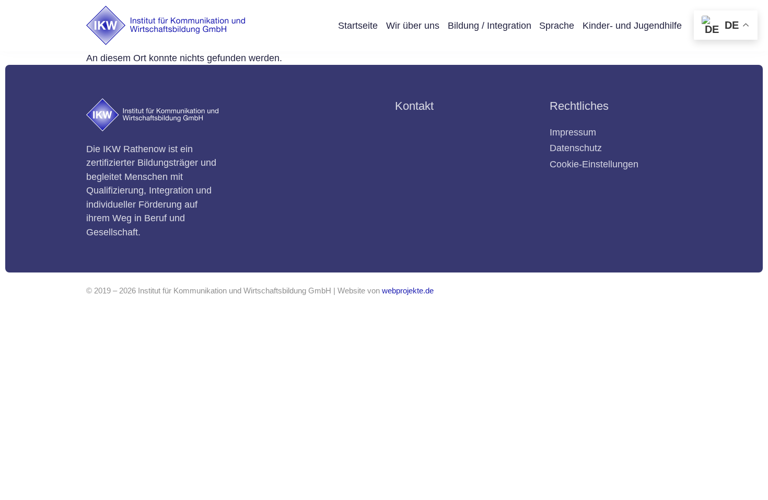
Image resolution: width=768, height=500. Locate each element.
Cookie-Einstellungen (594, 164)
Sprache (556, 25)
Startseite (358, 25)
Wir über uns (412, 25)
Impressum (573, 132)
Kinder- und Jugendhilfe (632, 25)
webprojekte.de (408, 290)
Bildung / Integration (489, 25)
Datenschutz (576, 148)
